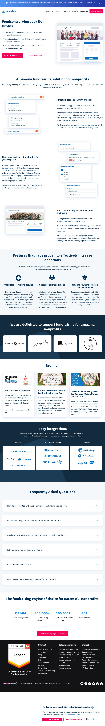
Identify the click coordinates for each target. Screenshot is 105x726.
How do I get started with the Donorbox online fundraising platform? (37, 505)
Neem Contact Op (45, 649)
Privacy (41, 665)
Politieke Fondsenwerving (68, 649)
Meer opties (90, 719)
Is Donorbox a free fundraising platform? (25, 550)
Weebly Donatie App (90, 660)
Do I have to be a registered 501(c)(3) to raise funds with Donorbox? (36, 535)
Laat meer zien (74, 714)
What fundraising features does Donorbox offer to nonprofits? (34, 520)
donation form (7, 168)
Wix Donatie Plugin (89, 657)
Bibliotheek (42, 673)
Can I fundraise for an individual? (21, 564)
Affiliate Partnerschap (46, 671)
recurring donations (88, 125)
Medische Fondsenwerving (69, 652)
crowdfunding (62, 221)
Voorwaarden (43, 663)
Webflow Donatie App (90, 663)
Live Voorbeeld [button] (36, 55)
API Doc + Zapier (88, 668)
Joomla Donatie (88, 665)
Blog (40, 655)
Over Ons (42, 652)
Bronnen (65, 11)
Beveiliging (42, 668)
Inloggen (83, 11)
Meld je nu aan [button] (96, 11)
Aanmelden (51, 5)
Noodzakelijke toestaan (74, 719)
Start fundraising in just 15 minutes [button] (52, 634)
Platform (48, 11)
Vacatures (42, 657)
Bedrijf (74, 11)
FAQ (39, 660)
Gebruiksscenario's (67, 645)
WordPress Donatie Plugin (92, 649)
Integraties (86, 645)
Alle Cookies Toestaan (52, 719)
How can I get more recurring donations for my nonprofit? (32, 579)
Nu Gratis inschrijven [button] (12, 55)
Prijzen (57, 11)
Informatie (43, 645)
